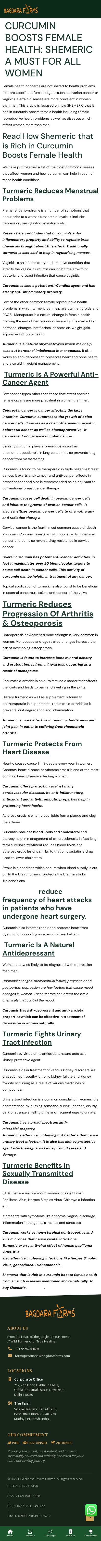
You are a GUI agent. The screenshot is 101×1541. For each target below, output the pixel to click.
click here (35, 1287)
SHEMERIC (19, 891)
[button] (91, 1510)
